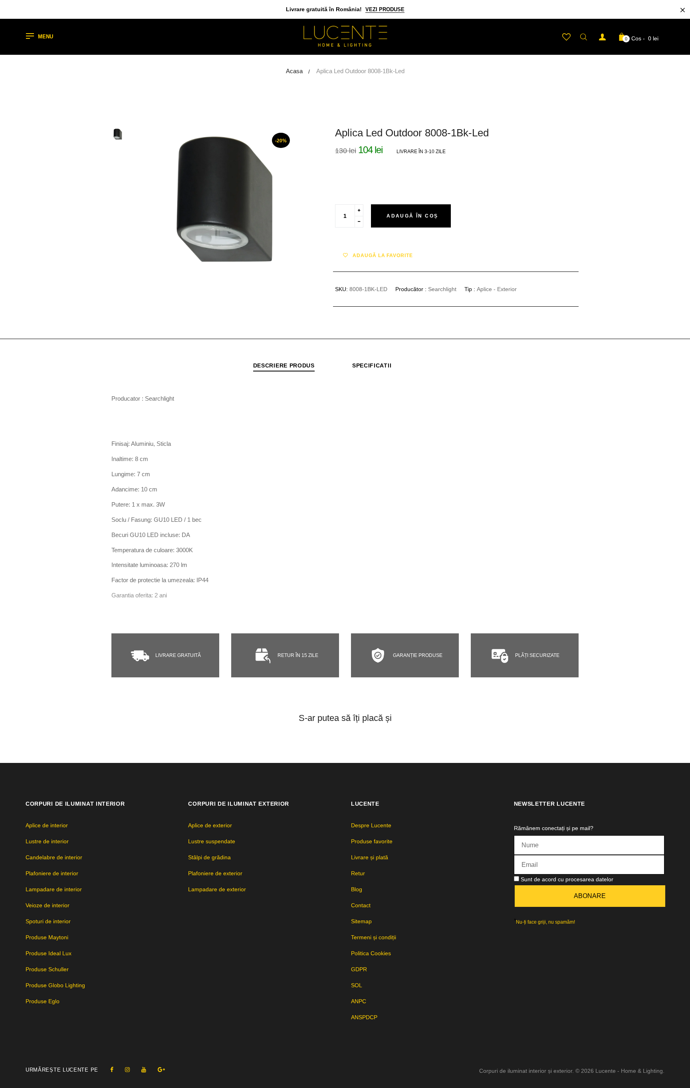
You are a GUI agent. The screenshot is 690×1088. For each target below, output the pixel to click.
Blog (356, 889)
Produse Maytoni (47, 937)
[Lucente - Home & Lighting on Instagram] (127, 1069)
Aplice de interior (47, 825)
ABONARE (590, 895)
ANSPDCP (364, 1017)
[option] (225, 202)
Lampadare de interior (54, 889)
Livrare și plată (369, 857)
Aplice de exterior (210, 825)
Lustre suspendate (211, 841)
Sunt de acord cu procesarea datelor (567, 879)
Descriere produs (284, 365)
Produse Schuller (47, 969)
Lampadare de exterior (217, 889)
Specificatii (371, 365)
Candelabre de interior (54, 857)
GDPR (359, 969)
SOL (356, 985)
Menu (46, 37)
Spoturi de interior (48, 921)
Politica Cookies (371, 953)
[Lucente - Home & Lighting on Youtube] (143, 1069)
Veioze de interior (47, 905)
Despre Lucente (371, 825)
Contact (361, 905)
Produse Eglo (42, 1001)
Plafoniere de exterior (215, 873)
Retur (358, 873)
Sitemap (361, 921)
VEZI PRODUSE (384, 9)
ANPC (358, 1001)
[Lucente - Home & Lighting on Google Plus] (161, 1069)
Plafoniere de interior (52, 873)
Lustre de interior (47, 841)
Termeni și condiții (373, 937)
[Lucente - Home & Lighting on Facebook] (111, 1069)
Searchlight (442, 289)
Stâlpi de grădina (209, 857)
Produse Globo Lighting (55, 985)
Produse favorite (372, 841)
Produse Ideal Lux (48, 953)
